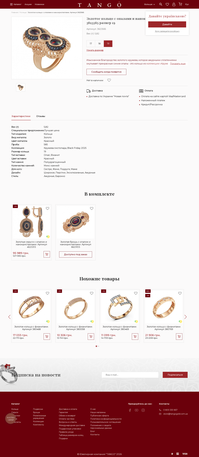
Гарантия (63, 412)
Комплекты (38, 424)
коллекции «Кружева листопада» (165, 63)
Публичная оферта (99, 415)
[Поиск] (161, 4)
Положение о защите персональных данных (101, 426)
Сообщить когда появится (106, 72)
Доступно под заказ (75, 254)
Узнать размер (95, 50)
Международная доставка (72, 425)
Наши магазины (98, 412)
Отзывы (40, 116)
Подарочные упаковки (70, 429)
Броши (36, 412)
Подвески (38, 409)
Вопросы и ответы (68, 422)
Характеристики (21, 116)
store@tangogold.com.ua (175, 414)
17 (91, 43)
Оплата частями (66, 419)
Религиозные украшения (39, 416)
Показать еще (178, 63)
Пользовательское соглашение (105, 422)
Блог (92, 431)
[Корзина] (180, 4)
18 (99, 43)
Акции (28, 4)
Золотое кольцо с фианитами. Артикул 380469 (120, 328)
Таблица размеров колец (71, 435)
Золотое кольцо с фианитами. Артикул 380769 (164, 328)
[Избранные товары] (167, 4)
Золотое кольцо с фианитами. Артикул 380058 (76, 328)
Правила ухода (66, 432)
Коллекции (38, 421)
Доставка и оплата (68, 409)
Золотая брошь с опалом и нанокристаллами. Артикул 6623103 (75, 244)
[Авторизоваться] (174, 4)
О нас (93, 409)
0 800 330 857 (170, 410)
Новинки (39, 4)
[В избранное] (109, 80)
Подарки (63, 438)
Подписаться (175, 375)
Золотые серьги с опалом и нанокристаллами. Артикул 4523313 (31, 244)
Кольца (14, 409)
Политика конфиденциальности (106, 419)
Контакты (95, 434)
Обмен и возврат (67, 415)
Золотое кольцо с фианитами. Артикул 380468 (31, 328)
